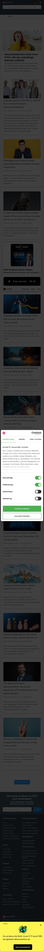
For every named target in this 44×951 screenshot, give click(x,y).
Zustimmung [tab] (8, 439)
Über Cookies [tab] (35, 439)
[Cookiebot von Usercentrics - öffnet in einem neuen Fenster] (31, 433)
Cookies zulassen (22, 509)
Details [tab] (22, 439)
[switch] (38, 485)
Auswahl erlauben (22, 516)
